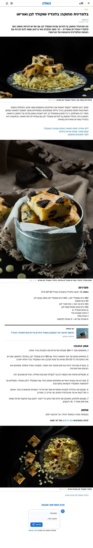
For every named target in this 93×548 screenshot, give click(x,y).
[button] (81, 3)
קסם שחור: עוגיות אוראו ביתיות (73, 132)
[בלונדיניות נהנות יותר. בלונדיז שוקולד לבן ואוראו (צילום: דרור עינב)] (46, 69)
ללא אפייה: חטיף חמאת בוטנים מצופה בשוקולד (65, 129)
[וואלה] (46, 3)
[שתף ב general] (7, 3)
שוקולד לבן (79, 495)
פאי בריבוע (67, 420)
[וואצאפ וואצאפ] (11, 3)
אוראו (72, 495)
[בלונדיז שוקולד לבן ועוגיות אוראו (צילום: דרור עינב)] (46, 459)
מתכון (67, 495)
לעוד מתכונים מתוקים (78, 135)
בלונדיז (86, 495)
